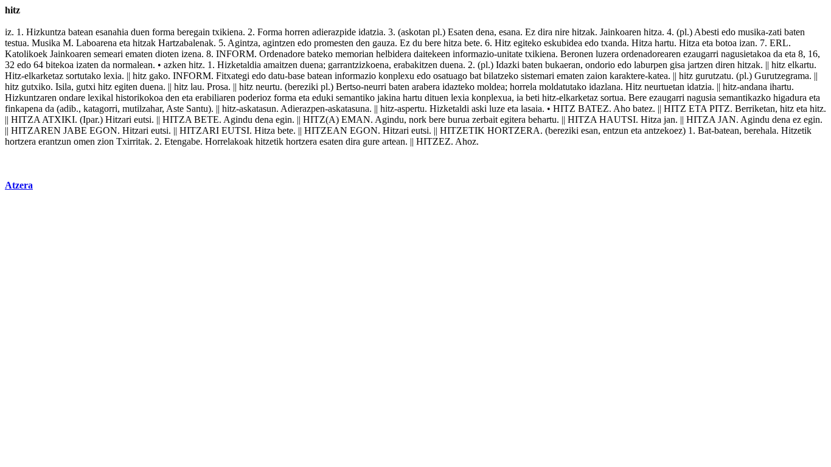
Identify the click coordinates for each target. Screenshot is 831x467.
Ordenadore (282, 54)
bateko (320, 54)
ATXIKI (58, 119)
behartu (542, 119)
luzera (607, 54)
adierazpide (334, 32)
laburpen (650, 65)
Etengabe (182, 141)
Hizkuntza (46, 32)
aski (479, 108)
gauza (383, 43)
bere (433, 43)
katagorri (100, 108)
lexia (112, 76)
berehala (760, 130)
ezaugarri (700, 54)
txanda (614, 43)
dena (485, 32)
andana (753, 86)
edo (728, 32)
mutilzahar (142, 108)
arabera (426, 86)
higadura (790, 97)
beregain (193, 32)
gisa (677, 65)
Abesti (706, 32)
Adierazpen (302, 108)
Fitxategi (232, 76)
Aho (621, 108)
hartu (664, 43)
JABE (75, 130)
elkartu (801, 65)
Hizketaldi (449, 108)
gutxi (86, 86)
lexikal (100, 97)
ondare (72, 97)
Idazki (508, 65)
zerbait (485, 119)
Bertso (348, 86)
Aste (175, 108)
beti (533, 97)
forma (163, 32)
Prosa (217, 86)
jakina (388, 97)
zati (775, 32)
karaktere (627, 76)
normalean (133, 65)
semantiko (355, 97)
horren (297, 32)
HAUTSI (617, 119)
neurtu (268, 86)
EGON (103, 130)
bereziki (303, 86)
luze (497, 108)
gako (158, 76)
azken (175, 65)
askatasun (257, 108)
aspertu (411, 108)
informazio (473, 54)
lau (196, 86)
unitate (510, 54)
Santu (197, 108)
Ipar (90, 119)
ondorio (600, 65)
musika (751, 32)
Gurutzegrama (781, 76)
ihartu (780, 86)
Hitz (503, 43)
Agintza (243, 43)
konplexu (396, 76)
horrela (523, 86)
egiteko (527, 43)
